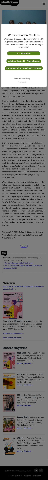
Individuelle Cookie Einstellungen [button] (24, 61)
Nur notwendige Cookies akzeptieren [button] (24, 68)
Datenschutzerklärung (22, 78)
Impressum (22, 82)
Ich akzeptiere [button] (23, 53)
